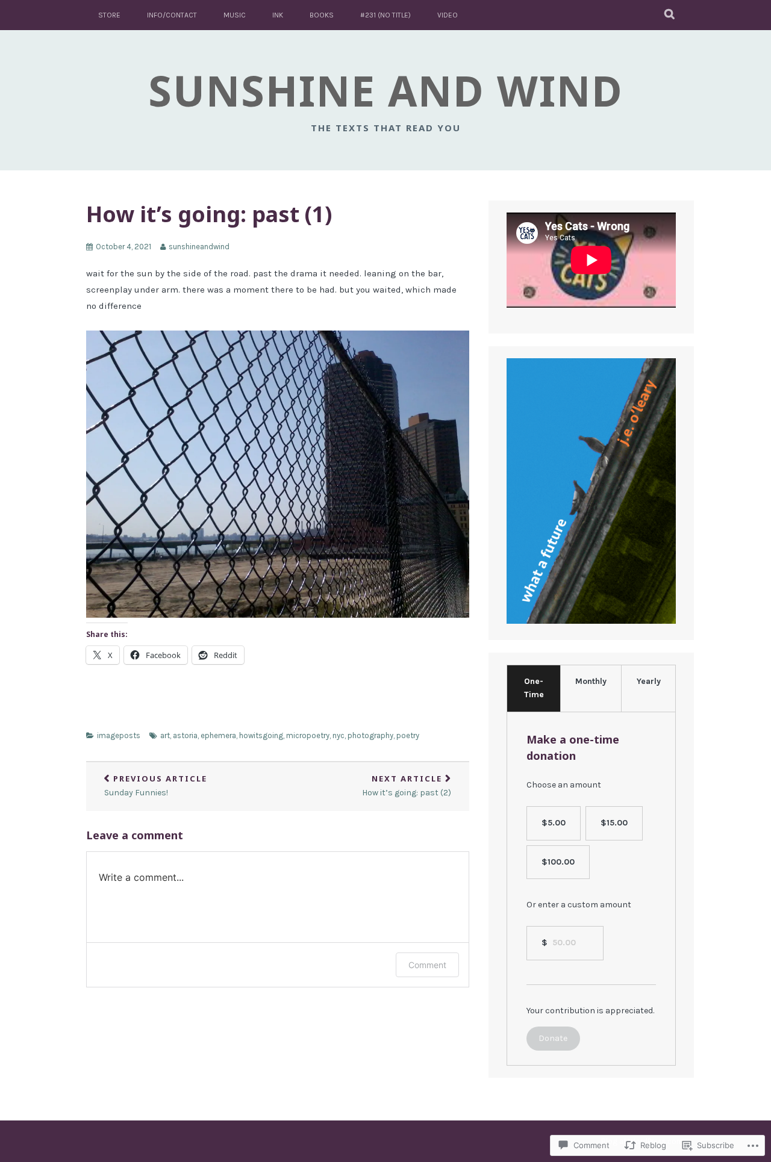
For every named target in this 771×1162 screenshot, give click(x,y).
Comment (427, 965)
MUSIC (234, 15)
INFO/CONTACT (172, 15)
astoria (185, 735)
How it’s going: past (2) (406, 785)
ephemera (218, 735)
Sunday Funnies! (155, 785)
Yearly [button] (649, 681)
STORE (109, 15)
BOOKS (322, 15)
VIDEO (447, 15)
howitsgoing (261, 735)
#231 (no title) (385, 15)
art (165, 735)
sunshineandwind (199, 246)
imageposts (118, 735)
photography (370, 735)
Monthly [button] (591, 681)
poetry (407, 735)
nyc (338, 735)
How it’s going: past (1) (209, 214)
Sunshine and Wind (385, 90)
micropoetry (307, 735)
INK (277, 15)
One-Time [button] (534, 688)
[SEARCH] (670, 15)
